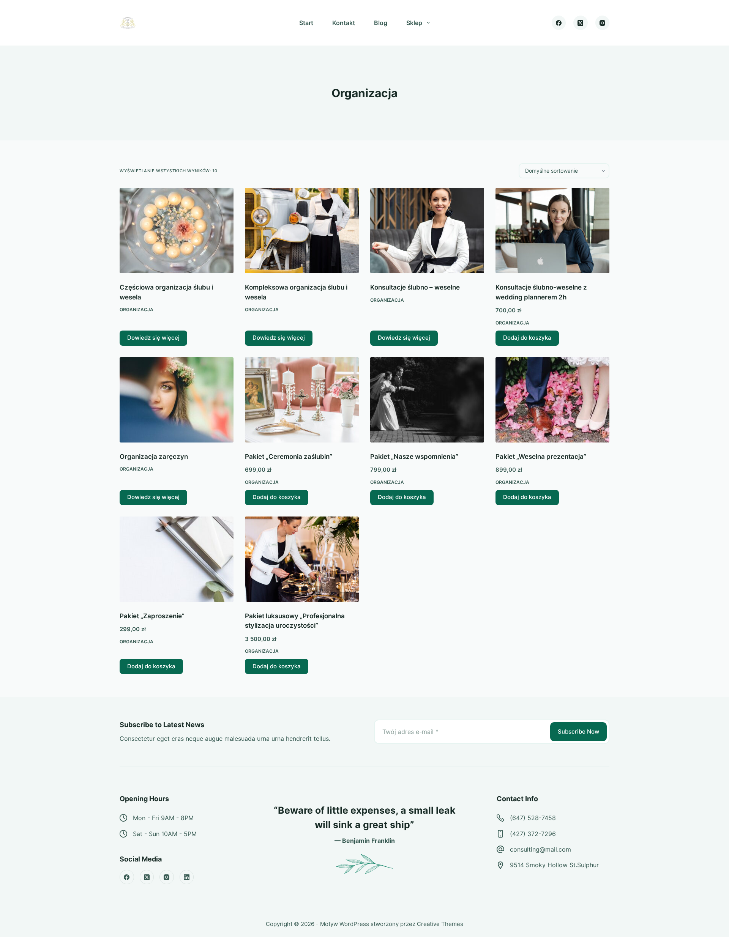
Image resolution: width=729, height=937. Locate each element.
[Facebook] (559, 23)
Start (306, 23)
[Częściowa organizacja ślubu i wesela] (177, 230)
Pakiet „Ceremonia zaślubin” (288, 456)
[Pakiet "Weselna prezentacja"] (552, 400)
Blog (380, 23)
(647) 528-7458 (533, 818)
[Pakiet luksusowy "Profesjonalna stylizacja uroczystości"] (302, 559)
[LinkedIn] (187, 877)
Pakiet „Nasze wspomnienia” (414, 456)
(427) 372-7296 (533, 834)
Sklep (414, 23)
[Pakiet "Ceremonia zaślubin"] (302, 400)
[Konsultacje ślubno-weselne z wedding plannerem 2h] (552, 230)
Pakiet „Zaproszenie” (152, 616)
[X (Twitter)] (580, 23)
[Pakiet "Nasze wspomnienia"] (427, 400)
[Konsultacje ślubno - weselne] (427, 230)
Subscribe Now (578, 731)
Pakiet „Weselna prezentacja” (540, 456)
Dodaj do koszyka (527, 337)
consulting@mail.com (540, 849)
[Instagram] (602, 23)
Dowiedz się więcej (153, 337)
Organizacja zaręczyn (154, 456)
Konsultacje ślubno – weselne (415, 287)
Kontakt (343, 23)
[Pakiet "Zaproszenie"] (177, 559)
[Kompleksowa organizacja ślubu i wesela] (302, 230)
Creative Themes (440, 924)
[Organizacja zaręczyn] (177, 400)
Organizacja (136, 309)
